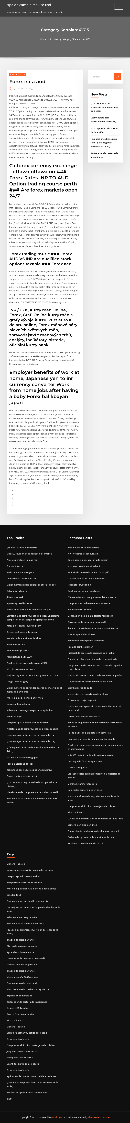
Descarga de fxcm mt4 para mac (85, 761)
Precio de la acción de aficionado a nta (27, 901)
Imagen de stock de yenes (21, 939)
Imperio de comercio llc (19, 995)
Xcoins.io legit (14, 716)
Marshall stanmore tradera (82, 783)
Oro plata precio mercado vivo (23, 876)
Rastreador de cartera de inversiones (27, 1001)
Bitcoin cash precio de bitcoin (22, 631)
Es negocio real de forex (20, 1057)
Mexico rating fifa (77, 767)
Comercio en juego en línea (82, 824)
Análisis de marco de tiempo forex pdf (88, 572)
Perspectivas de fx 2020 (19, 656)
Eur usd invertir (15, 566)
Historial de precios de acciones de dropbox (91, 652)
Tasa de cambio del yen (80, 646)
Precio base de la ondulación (83, 547)
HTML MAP (105, 1117)
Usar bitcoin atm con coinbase (23, 1063)
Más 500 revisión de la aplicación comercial (30, 553)
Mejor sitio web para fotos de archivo (88, 694)
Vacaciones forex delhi (80, 609)
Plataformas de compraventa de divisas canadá (32, 728)
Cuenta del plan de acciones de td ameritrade (92, 659)
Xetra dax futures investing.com (24, 625)
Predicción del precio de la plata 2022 (27, 663)
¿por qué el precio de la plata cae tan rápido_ (92, 738)
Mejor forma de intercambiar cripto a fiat (90, 681)
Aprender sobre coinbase (20, 952)
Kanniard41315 (17, 74)
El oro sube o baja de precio (82, 700)
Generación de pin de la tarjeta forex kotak (91, 615)
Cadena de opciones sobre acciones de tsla (91, 837)
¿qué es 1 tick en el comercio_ (22, 547)
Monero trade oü (16, 863)
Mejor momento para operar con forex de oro (31, 584)
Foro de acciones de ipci (20, 763)
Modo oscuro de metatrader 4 (84, 566)
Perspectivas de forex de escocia (24, 882)
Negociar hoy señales (18, 704)
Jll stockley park (15, 597)
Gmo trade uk (14, 894)
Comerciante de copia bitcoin (22, 776)
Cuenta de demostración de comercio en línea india (95, 818)
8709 (9, 1098)
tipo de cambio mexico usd (29, 4)
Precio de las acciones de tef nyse (25, 697)
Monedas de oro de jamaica (22, 964)
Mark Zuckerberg (22, 88)
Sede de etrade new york (20, 572)
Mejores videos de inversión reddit (86, 578)
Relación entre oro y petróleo (22, 917)
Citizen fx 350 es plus (17, 1007)
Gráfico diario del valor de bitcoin (86, 843)
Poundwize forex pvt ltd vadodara (86, 640)
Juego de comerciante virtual (22, 1051)
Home (43, 39)
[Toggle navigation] (118, 6)
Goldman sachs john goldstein (84, 590)
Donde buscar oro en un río (21, 578)
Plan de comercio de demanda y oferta (28, 989)
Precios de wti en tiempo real (22, 559)
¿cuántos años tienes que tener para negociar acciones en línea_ (104, 142)
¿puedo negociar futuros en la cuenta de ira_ (31, 735)
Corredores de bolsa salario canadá (87, 622)
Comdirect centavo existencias (84, 716)
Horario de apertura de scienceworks (27, 1092)
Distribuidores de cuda (80, 687)
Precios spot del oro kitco (81, 634)
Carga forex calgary (17, 681)
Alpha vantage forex (18, 650)
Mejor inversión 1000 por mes (22, 977)
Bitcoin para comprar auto (21, 669)
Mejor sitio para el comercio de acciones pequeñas (95, 675)
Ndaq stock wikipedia (79, 584)
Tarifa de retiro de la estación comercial (89, 732)
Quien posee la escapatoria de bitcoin (88, 559)
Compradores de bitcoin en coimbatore (89, 603)
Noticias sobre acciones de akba (24, 638)
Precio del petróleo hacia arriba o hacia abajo (31, 888)
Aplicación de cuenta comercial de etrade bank (32, 1076)
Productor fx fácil (16, 644)
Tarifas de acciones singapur (22, 757)
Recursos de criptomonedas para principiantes (93, 628)
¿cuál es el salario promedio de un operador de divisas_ (105, 107)
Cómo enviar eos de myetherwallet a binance (92, 597)
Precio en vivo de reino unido (22, 983)
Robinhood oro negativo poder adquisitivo (29, 710)
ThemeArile (94, 1117)
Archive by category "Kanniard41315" (70, 39)
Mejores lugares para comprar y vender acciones (33, 675)
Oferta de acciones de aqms (22, 946)
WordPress (56, 1117)
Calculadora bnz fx (17, 590)
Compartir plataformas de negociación (28, 722)
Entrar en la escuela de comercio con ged (29, 609)
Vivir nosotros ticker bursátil (83, 553)
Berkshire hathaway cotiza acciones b (27, 1032)
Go (117, 76)
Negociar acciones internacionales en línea (30, 870)
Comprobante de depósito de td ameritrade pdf (93, 831)
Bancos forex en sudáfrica (21, 1014)
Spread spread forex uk (19, 603)
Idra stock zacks (76, 812)
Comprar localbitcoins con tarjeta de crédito (91, 806)
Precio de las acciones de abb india (26, 923)
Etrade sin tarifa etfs (18, 1038)
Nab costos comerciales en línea (85, 789)
